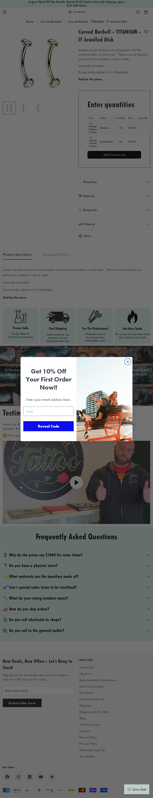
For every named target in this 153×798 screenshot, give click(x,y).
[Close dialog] (127, 362)
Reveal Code (48, 426)
